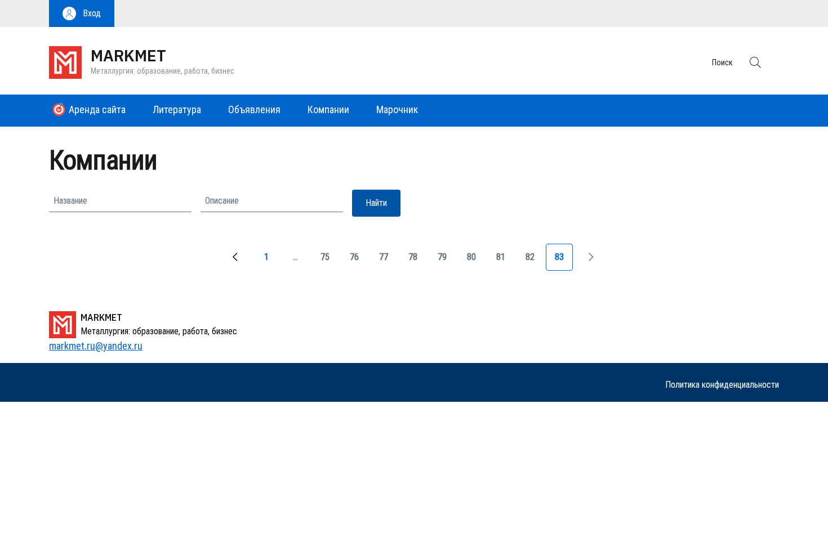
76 (359, 261)
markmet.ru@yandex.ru (96, 346)
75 (329, 261)
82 (535, 261)
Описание (222, 200)
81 (505, 261)
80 (476, 261)
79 (447, 261)
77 (388, 261)
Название (70, 200)
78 (417, 261)
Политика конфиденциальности (722, 384)
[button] (81, 13)
